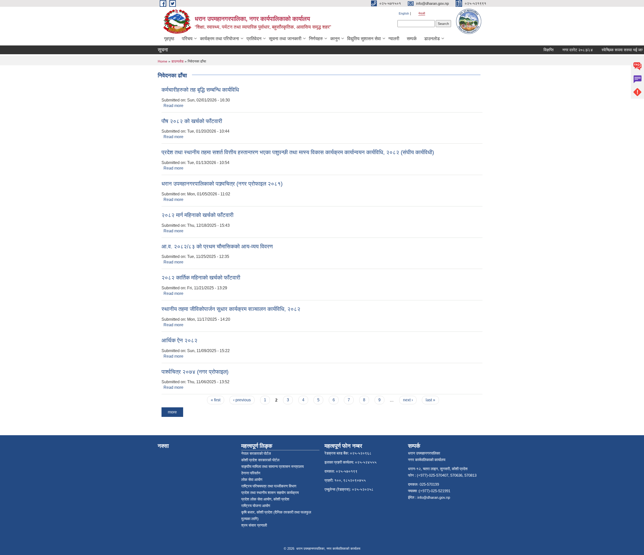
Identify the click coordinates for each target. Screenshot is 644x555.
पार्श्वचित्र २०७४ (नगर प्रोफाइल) (195, 372)
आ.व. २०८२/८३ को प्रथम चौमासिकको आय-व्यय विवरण (217, 246)
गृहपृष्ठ (169, 38)
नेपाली (421, 13)
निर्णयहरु (316, 38)
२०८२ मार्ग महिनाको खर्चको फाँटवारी (197, 215)
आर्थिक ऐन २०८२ (179, 340)
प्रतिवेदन (254, 38)
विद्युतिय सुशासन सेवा (364, 38)
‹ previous (242, 400)
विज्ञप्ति (542, 50)
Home (162, 61)
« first (215, 400)
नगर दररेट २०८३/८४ (571, 50)
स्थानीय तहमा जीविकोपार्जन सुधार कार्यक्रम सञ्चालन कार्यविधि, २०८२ (231, 309)
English (404, 13)
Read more (173, 105)
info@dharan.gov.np (433, 497)
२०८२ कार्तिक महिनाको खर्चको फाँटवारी (201, 277)
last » (430, 400)
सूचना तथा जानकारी (285, 38)
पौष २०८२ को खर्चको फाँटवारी (192, 121)
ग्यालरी (393, 38)
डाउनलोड (432, 38)
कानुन (335, 38)
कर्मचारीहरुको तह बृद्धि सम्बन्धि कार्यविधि (200, 90)
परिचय (187, 38)
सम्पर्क (412, 38)
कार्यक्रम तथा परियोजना (219, 38)
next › (408, 400)
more (172, 412)
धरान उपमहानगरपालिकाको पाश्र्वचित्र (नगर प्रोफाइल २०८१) (222, 184)
